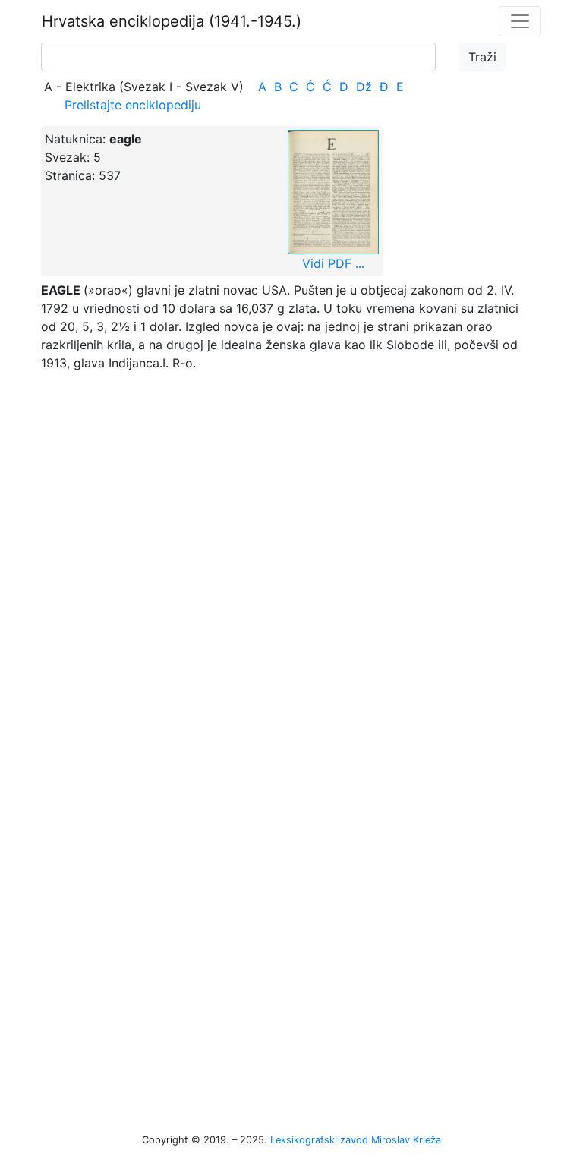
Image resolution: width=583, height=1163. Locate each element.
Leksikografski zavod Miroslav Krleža (355, 1140)
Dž (364, 86)
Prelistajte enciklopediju (133, 104)
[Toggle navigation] (520, 21)
